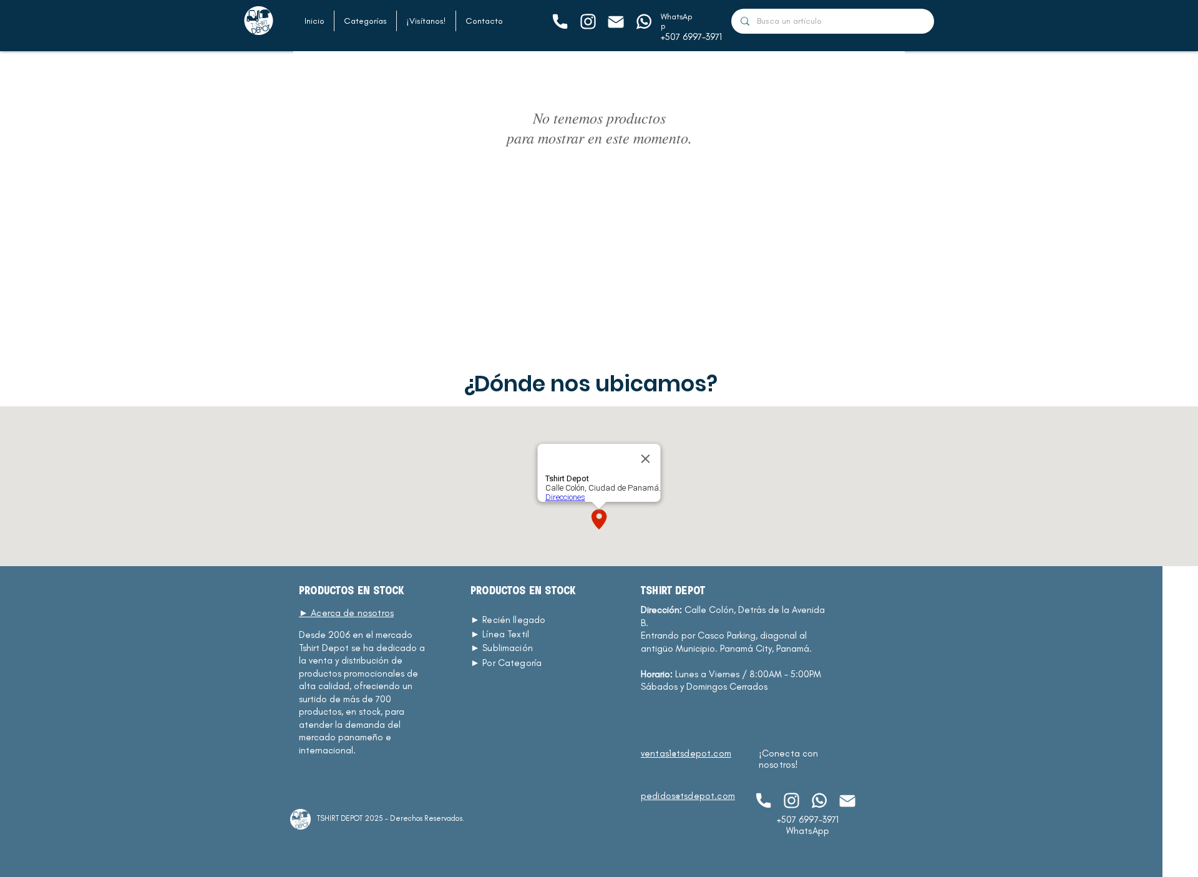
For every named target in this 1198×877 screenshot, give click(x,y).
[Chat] (559, 21)
